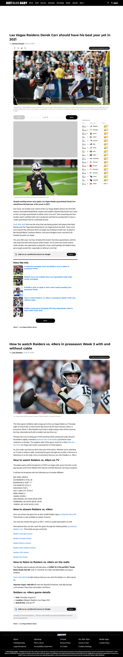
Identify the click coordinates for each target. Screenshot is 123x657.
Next (72, 117)
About (15, 639)
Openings (37, 639)
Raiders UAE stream (21, 552)
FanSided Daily (19, 643)
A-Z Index (63, 646)
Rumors (43, 3)
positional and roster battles (47, 439)
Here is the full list (20, 577)
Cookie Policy (104, 643)
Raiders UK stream (20, 557)
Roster (68, 3)
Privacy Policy (65, 643)
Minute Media (14, 651)
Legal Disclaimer (19, 646)
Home (15, 327)
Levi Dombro (17, 353)
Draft (37, 3)
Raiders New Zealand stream (24, 548)
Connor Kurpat (18, 44)
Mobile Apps (104, 639)
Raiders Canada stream (22, 538)
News (31, 3)
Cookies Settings (84, 646)
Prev (19, 117)
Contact (63, 639)
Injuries (75, 3)
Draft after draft (19, 224)
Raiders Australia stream (22, 534)
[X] (112, 2)
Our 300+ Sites (84, 639)
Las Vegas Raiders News (28, 327)
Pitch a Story (39, 643)
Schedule (51, 3)
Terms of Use (83, 643)
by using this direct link (67, 514)
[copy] (25, 48)
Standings (60, 3)
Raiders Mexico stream (22, 543)
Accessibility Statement (43, 646)
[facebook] (108, 2)
